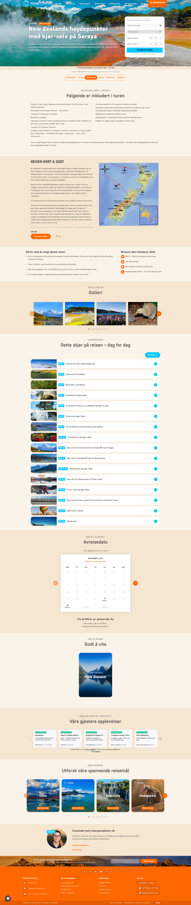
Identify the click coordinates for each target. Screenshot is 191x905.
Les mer (34, 231)
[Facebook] (84, 872)
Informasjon (104, 878)
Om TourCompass (68, 878)
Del (59, 236)
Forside (58, 4)
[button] (104, 599)
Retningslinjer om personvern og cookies (137, 903)
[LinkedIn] (95, 872)
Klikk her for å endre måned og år (95, 561)
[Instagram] (90, 872)
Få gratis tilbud (145, 50)
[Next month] (135, 583)
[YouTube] (101, 872)
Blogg (143, 4)
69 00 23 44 (158, 2)
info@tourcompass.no (80, 845)
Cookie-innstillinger (116, 903)
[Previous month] (55, 583)
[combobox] (145, 25)
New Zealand (81, 71)
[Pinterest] (107, 872)
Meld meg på (149, 861)
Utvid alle (151, 355)
